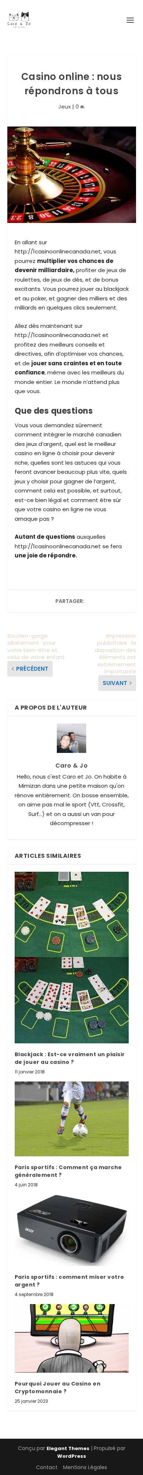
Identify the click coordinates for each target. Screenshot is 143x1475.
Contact (47, 1467)
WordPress (71, 1456)
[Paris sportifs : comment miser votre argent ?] (72, 1230)
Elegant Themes (68, 1448)
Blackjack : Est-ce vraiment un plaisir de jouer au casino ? (70, 1058)
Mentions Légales (85, 1467)
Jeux (64, 106)
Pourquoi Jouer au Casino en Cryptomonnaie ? (58, 1387)
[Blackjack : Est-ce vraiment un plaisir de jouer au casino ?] (72, 957)
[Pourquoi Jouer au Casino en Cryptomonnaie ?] (72, 1338)
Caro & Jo (71, 765)
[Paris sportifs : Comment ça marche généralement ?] (72, 1118)
